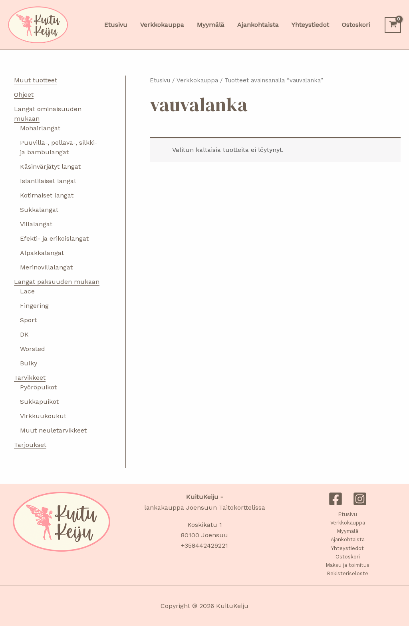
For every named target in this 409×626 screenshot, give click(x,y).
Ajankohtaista (348, 539)
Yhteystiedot (347, 548)
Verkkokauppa (197, 80)
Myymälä (347, 531)
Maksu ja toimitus (347, 565)
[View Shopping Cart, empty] (393, 25)
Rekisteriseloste (347, 573)
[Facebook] (335, 499)
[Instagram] (360, 499)
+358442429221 (204, 545)
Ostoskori (348, 557)
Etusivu (160, 80)
